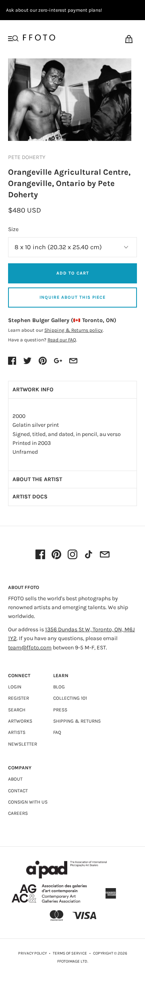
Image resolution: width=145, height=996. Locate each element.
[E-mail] (105, 555)
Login (14, 687)
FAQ (57, 732)
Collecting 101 (70, 698)
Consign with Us (28, 802)
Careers (18, 813)
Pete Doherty (27, 157)
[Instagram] (72, 555)
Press (60, 710)
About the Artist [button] (37, 479)
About (15, 779)
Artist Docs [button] (30, 496)
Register (18, 698)
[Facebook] (40, 555)
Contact (18, 790)
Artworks (20, 721)
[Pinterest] (56, 555)
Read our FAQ (62, 340)
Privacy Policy (32, 953)
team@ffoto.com (30, 647)
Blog (59, 687)
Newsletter (22, 744)
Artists (16, 732)
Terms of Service (70, 953)
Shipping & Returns (77, 721)
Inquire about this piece (72, 297)
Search (16, 710)
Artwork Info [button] (33, 389)
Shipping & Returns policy (73, 330)
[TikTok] (88, 555)
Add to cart (72, 273)
